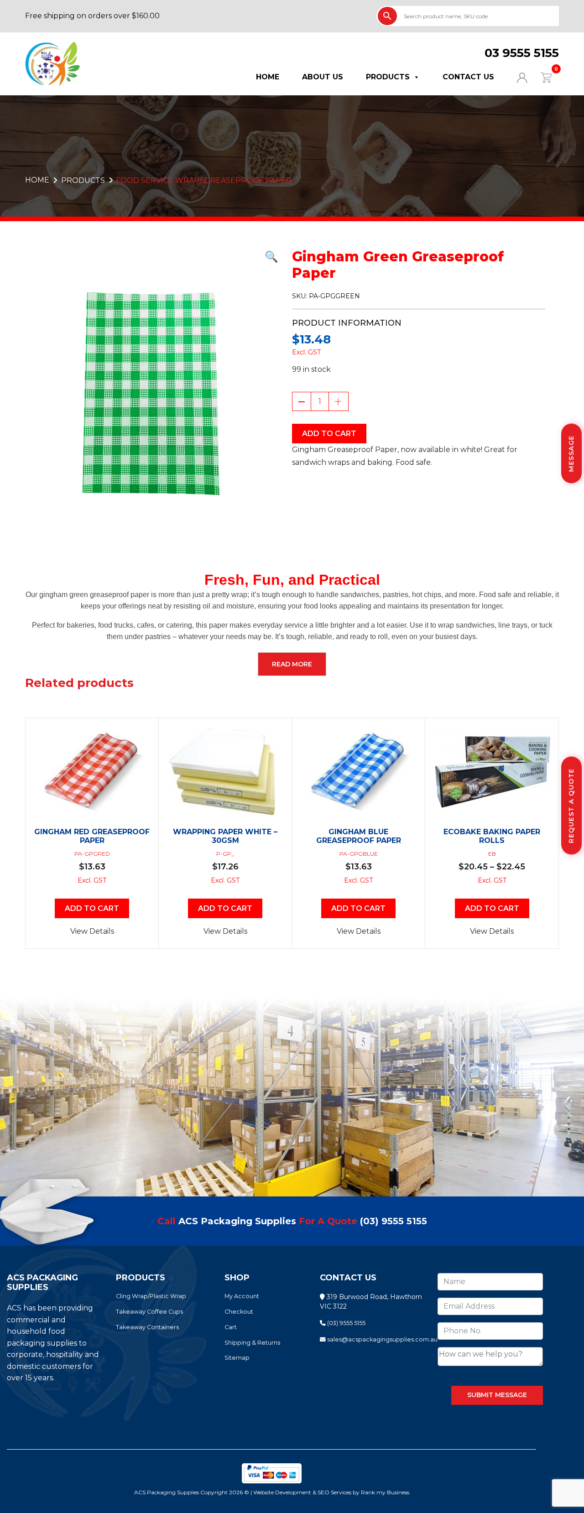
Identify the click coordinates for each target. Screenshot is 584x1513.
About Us (322, 77)
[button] (151, 257)
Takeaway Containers (147, 1327)
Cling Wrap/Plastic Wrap (151, 1296)
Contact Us (468, 77)
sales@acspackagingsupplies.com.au (382, 1339)
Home (267, 77)
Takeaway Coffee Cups (149, 1311)
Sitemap (237, 1357)
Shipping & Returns (252, 1342)
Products (388, 77)
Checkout (238, 1311)
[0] (540, 77)
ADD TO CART (329, 433)
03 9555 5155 (522, 53)
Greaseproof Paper (248, 180)
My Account (241, 1296)
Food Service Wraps (160, 180)
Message (571, 453)
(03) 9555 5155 (393, 1221)
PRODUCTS (83, 180)
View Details (92, 931)
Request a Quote (571, 805)
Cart (230, 1327)
